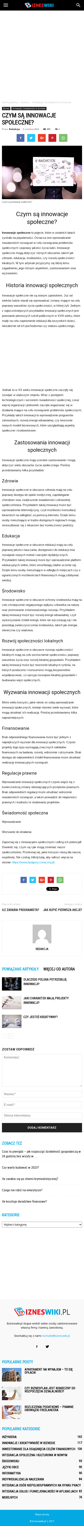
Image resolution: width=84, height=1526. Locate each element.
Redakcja (14, 129)
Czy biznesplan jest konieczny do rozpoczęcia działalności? (50, 1389)
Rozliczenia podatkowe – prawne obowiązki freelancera (49, 1408)
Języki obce (10, 1467)
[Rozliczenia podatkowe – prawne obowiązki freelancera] (11, 1412)
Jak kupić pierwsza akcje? (62, 910)
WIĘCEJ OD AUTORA (59, 969)
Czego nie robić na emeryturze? (22, 1190)
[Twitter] (47, 1347)
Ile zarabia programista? (20, 910)
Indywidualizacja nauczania (23, 1479)
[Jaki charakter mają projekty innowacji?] (11, 1002)
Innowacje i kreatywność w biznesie (29, 108)
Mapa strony (42, 1514)
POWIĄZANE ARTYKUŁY (20, 969)
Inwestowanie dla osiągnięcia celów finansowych (38, 1449)
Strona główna (10, 102)
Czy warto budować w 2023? (20, 1167)
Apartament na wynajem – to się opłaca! (49, 1371)
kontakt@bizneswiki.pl (56, 1336)
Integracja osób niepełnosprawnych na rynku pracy (41, 1485)
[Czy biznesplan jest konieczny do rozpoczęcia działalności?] (11, 1393)
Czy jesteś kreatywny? (40, 1017)
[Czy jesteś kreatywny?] (11, 1021)
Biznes (6, 108)
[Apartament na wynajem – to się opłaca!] (11, 1374)
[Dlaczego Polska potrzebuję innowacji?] (11, 984)
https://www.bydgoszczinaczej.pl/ (33, 862)
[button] (78, 5)
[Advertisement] (42, 54)
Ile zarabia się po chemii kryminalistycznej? (30, 1179)
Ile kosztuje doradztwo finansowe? (24, 1201)
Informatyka (11, 1473)
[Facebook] (37, 1347)
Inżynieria (9, 1437)
